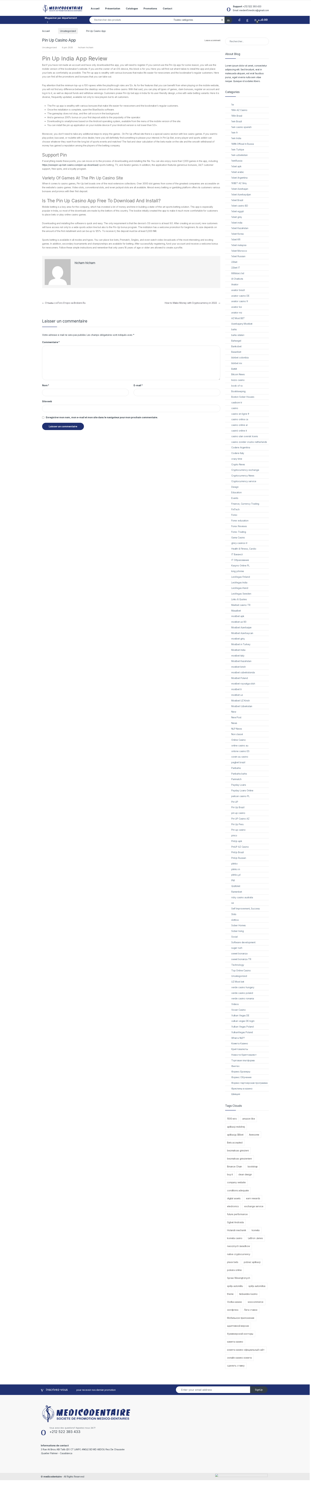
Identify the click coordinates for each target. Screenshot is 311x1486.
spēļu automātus (256, 1286)
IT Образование (240, 560)
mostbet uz (237, 695)
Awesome (254, 1134)
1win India (236, 138)
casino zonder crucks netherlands (249, 442)
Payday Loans (238, 784)
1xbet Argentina (239, 177)
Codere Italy (237, 453)
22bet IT (235, 267)
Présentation (112, 8)
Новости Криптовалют (244, 1054)
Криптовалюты (239, 1049)
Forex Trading (238, 531)
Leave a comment (212, 40)
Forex (234, 515)
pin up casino (238, 813)
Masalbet (236, 610)
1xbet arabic (237, 172)
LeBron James (255, 1238)
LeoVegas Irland (239, 588)
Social (234, 936)
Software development (243, 942)
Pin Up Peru (237, 824)
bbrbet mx (236, 363)
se (232, 902)
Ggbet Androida (235, 1222)
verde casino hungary (242, 987)
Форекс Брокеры (240, 1071)
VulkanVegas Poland (242, 1032)
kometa (255, 1230)
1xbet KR (235, 239)
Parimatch (236, 779)
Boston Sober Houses (242, 396)
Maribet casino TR (240, 605)
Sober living (237, 931)
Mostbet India (238, 650)
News (234, 723)
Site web (47, 401)
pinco (234, 835)
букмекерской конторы (240, 1333)
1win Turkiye (237, 149)
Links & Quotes (239, 599)
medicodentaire (52, 1476)
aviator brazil (238, 290)
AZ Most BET (238, 318)
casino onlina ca (239, 419)
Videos (235, 1004)
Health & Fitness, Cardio (243, 548)
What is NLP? (238, 1038)
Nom (45, 385)
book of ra (236, 385)
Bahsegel (236, 340)
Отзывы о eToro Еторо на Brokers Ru (64, 302)
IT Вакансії (237, 554)
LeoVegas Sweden (241, 593)
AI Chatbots (237, 278)
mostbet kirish (238, 666)
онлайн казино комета (239, 1357)
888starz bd (237, 273)
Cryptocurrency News (242, 475)
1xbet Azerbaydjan (241, 194)
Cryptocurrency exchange (245, 470)
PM (233, 880)
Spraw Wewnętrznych (238, 1278)
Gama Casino (238, 537)
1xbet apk (236, 166)
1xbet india (236, 222)
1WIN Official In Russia (242, 143)
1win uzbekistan (239, 155)
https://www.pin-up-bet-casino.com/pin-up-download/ (70, 165)
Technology (237, 964)
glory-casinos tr (239, 543)
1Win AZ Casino (239, 110)
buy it (230, 1174)
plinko (234, 863)
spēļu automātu (235, 1286)
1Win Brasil (236, 115)
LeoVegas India (239, 582)
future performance (237, 1214)
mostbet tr (236, 689)
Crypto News (238, 464)
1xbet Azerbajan (239, 188)
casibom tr (236, 402)
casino (234, 408)
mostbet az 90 (238, 621)
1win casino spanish (241, 127)
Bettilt (234, 368)
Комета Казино (239, 1043)
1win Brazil (236, 121)
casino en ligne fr (240, 413)
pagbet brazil (238, 762)
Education (236, 492)
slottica (235, 919)
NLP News (236, 728)
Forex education (239, 520)
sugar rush (236, 947)
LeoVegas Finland (240, 576)
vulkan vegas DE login (242, 1021)
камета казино (235, 1341)
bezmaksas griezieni (238, 1150)
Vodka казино (234, 1301)
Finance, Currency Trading (245, 503)
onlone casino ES (240, 751)
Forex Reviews (239, 526)
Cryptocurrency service (243, 481)
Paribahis (236, 768)
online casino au (239, 745)
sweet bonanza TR (241, 959)
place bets (232, 1262)
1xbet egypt (237, 211)
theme (230, 1294)
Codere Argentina (240, 447)
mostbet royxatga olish (243, 683)
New (233, 711)
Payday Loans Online (242, 790)
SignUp (259, 1389)
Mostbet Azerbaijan (241, 627)
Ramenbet (236, 891)
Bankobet (236, 346)
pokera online (234, 1270)
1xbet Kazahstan (239, 228)
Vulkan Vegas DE (240, 1015)
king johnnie (237, 571)
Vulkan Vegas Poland (242, 1026)
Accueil (95, 8)
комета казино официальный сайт (246, 1349)
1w (232, 104)
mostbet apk (237, 616)
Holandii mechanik (236, 1230)
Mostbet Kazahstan (241, 661)
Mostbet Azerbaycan (242, 633)
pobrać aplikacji (252, 1262)
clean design (245, 1174)
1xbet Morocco (239, 250)
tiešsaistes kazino (248, 1294)
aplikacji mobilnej (236, 1126)
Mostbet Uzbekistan (241, 706)
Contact (167, 8)
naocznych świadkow (238, 1246)
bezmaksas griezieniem (239, 1158)
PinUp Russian (238, 858)
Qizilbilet (235, 886)
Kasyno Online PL (240, 565)
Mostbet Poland (239, 678)
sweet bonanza (239, 953)
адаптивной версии (238, 1325)
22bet (234, 262)
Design (235, 487)
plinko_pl (236, 874)
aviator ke (236, 307)
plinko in (235, 869)
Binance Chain (234, 1166)
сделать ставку (236, 1365)
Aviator (234, 284)
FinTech (235, 509)
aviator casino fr (239, 301)
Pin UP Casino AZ (240, 818)
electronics (233, 1206)
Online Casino (238, 739)
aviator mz (236, 312)
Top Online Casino (241, 970)
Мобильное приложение (240, 1318)
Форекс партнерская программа (249, 1083)
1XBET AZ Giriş (239, 183)
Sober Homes (238, 925)
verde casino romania (242, 998)
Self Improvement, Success (245, 908)
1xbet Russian (238, 256)
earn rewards (253, 1198)
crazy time (236, 458)
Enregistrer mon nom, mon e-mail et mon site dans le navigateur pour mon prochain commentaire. (102, 417)
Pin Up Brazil (237, 807)
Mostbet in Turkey (240, 644)
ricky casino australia (242, 897)
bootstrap (253, 1166)
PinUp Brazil (237, 852)
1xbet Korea (237, 233)
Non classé (237, 734)
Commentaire (51, 342)
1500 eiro (232, 1118)
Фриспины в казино (242, 1088)
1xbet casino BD (239, 205)
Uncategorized (68, 31)
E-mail (138, 385)
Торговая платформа (243, 1060)
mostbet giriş (238, 638)
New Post (236, 717)
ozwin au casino (239, 756)
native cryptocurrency (238, 1254)
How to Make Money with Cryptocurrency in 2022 (192, 302)
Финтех (235, 1066)
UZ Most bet (237, 981)
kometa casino (234, 1238)
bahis (234, 329)
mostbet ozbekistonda (243, 672)
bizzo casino (238, 380)
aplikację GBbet (235, 1134)
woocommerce (255, 1301)
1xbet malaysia (238, 245)
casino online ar (239, 425)
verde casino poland (242, 993)
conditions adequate (238, 1190)
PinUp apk (236, 841)
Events (234, 498)
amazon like (248, 1118)
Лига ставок (250, 1309)
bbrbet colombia (240, 357)
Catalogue (132, 8)
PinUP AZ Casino (240, 846)
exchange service (253, 1206)
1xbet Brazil (237, 200)
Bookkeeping (238, 391)
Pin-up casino (238, 829)
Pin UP (234, 801)
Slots (233, 914)
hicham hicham (85, 47)
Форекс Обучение (241, 1077)
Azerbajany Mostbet (241, 323)
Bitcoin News (238, 374)
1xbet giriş (236, 217)
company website (236, 1182)
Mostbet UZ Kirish (240, 700)
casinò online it (239, 430)
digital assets (234, 1198)
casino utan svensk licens (244, 436)
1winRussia (236, 160)
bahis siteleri (237, 335)
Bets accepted (234, 1142)
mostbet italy (237, 655)
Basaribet (236, 351)
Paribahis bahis (239, 773)
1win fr (234, 132)
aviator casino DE (240, 295)
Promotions (150, 8)
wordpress (232, 1309)
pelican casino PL (240, 796)
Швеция (235, 1094)
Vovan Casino (238, 1009)
